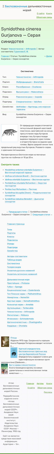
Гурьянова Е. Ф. (21, 51)
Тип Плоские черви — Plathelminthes (24, 294)
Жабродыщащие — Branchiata (30, 82)
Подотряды (12, 247)
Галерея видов (14, 267)
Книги (49, 13)
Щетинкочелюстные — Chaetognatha (24, 322)
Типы (9, 229)
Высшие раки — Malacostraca (29, 92)
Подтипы (11, 233)
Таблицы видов (14, 260)
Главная (5, 56)
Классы (10, 236)
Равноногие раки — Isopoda (29, 97)
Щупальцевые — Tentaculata (20, 308)
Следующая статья (41, 214)
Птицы (14, 338)
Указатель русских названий (21, 270)
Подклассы (12, 240)
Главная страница (16, 224)
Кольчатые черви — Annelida (20, 304)
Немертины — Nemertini (18, 297)
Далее (49, 56)
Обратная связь (44, 17)
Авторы (40, 383)
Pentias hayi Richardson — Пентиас (21, 189)
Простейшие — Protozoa (18, 283)
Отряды (10, 244)
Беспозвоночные (16, 6)
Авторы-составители (17, 256)
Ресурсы (48, 392)
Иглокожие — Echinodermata (20, 319)
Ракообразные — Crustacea (28, 87)
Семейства (12, 251)
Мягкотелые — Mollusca (18, 315)
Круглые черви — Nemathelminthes (23, 301)
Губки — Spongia (14, 287)
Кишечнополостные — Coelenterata (23, 290)
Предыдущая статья (18, 212)
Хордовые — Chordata (17, 326)
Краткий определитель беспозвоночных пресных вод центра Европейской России (33, 351)
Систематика (13, 263)
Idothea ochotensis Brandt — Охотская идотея (26, 176)
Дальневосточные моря (18, 279)
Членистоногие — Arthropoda (22, 49)
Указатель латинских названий (22, 274)
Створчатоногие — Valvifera (29, 102)
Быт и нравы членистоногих (22, 365)
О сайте (40, 13)
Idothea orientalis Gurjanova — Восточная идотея (27, 179)
